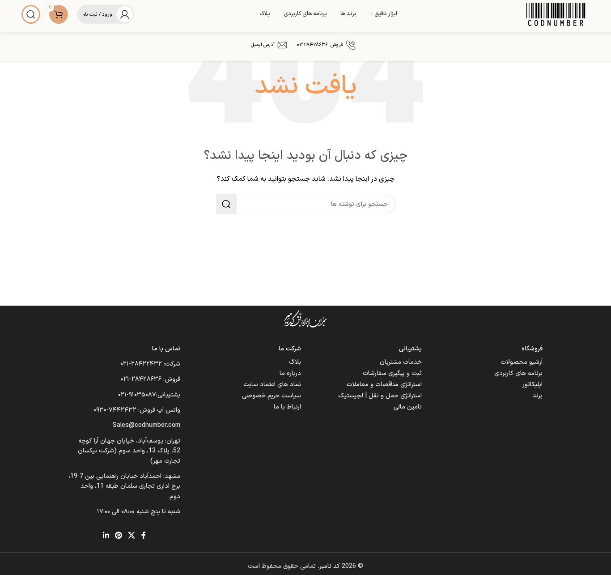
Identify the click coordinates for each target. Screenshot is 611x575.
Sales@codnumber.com (146, 425)
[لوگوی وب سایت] (556, 14)
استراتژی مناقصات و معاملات (384, 384)
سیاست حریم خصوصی (271, 395)
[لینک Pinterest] (118, 536)
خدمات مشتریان (401, 362)
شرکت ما (290, 349)
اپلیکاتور (532, 384)
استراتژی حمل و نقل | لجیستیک (380, 395)
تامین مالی (408, 407)
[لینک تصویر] (305, 318)
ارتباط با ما (287, 407)
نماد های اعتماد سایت (272, 384)
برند (538, 395)
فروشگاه (532, 349)
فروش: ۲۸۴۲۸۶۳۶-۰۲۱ (150, 379)
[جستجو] (31, 14)
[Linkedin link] (106, 536)
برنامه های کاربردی (518, 373)
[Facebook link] (143, 536)
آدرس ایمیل (263, 45)
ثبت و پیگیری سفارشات (392, 373)
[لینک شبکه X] (131, 536)
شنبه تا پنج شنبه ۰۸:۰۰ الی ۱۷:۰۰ (138, 511)
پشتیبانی (410, 349)
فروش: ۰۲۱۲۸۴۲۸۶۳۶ (320, 45)
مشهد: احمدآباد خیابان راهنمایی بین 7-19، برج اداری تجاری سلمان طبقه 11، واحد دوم (124, 486)
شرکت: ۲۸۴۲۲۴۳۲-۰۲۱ (150, 364)
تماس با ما (166, 349)
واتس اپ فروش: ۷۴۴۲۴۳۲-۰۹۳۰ (136, 410)
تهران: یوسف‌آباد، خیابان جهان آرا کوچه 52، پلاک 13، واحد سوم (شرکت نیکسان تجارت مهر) (129, 451)
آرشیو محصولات (522, 362)
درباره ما (290, 373)
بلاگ (295, 362)
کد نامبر (329, 566)
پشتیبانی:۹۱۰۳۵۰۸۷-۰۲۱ (149, 395)
